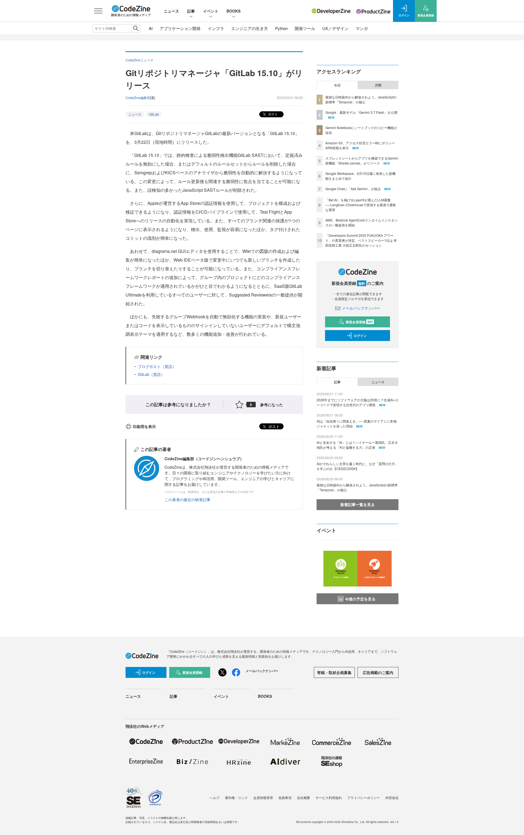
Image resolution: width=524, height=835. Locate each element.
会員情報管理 (263, 797)
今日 (337, 85)
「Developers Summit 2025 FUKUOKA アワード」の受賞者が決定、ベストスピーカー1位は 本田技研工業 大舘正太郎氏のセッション (361, 240)
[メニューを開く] (98, 11)
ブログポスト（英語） (157, 366)
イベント (210, 11)
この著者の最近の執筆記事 (187, 499)
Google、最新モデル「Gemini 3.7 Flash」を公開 (361, 112)
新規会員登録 (359, 321)
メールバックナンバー (361, 308)
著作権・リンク (236, 797)
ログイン (360, 335)
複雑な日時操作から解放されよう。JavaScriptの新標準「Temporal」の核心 (361, 99)
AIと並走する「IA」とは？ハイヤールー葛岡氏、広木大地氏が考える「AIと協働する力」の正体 (357, 445)
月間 (378, 85)
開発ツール (305, 28)
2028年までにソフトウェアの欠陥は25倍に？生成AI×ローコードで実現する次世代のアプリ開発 (357, 402)
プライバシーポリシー (363, 797)
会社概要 (303, 797)
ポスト (272, 114)
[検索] (135, 28)
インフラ (216, 28)
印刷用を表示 (144, 426)
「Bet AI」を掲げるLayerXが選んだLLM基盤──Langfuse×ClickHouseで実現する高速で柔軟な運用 (360, 204)
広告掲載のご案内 (378, 672)
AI (151, 28)
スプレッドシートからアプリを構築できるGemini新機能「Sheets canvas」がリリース (361, 160)
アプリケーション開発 (180, 28)
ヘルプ (214, 797)
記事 (191, 11)
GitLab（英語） (151, 374)
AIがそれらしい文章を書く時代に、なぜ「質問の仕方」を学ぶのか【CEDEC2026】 (357, 466)
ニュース (171, 11)
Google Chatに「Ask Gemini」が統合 (353, 188)
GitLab (154, 114)
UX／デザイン (335, 28)
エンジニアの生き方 (249, 28)
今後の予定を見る (360, 598)
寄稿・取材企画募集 (334, 672)
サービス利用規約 (328, 797)
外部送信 (391, 797)
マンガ (362, 28)
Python (281, 28)
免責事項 (284, 797)
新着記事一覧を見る (357, 504)
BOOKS (233, 11)
